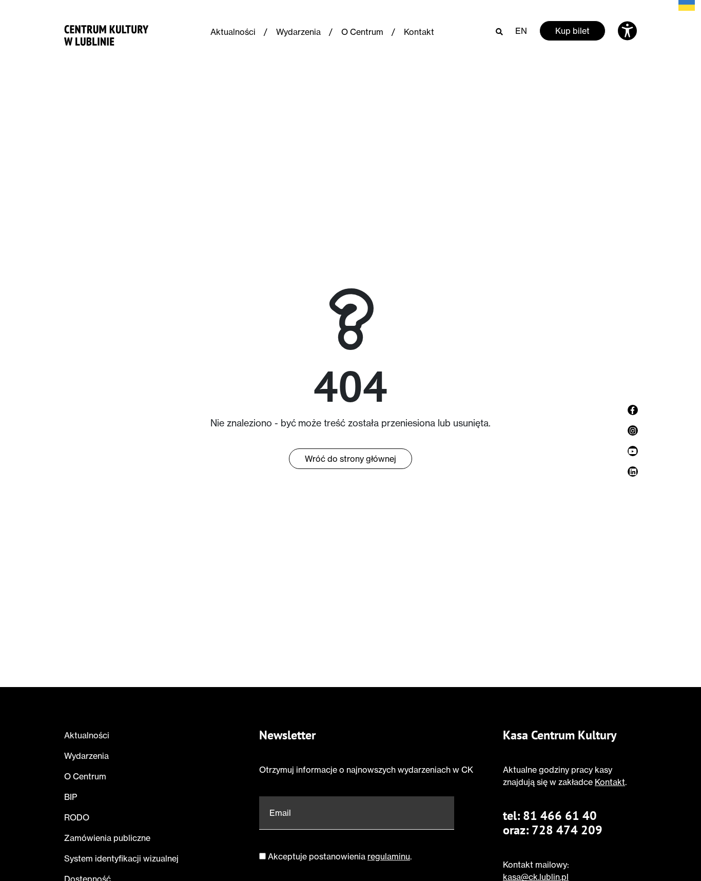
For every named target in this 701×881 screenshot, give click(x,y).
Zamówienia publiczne (107, 838)
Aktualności (233, 32)
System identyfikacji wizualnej (121, 858)
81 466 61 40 (560, 816)
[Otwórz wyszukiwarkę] (499, 31)
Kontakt (419, 32)
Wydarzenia (298, 32)
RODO (76, 817)
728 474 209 (567, 830)
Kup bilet (572, 31)
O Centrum (362, 32)
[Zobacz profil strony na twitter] (633, 471)
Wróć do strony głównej (350, 459)
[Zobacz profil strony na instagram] (633, 430)
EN (521, 31)
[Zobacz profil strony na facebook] (633, 410)
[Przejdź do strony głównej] (106, 33)
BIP (70, 797)
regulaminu (388, 856)
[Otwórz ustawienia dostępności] (627, 31)
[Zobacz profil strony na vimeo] (633, 451)
